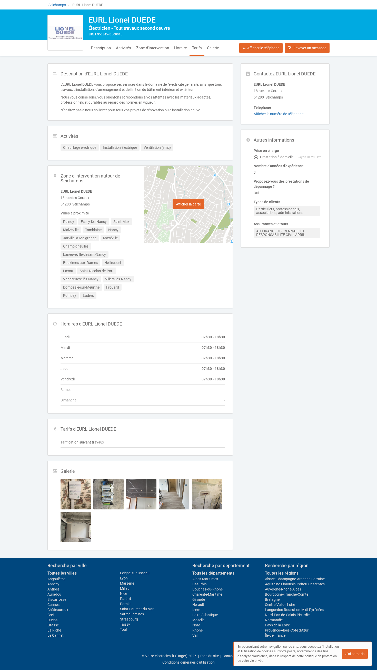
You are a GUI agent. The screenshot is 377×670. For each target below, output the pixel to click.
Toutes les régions (282, 573)
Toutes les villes (62, 573)
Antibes (53, 589)
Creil (50, 615)
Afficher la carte (188, 204)
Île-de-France (275, 635)
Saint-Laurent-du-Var (137, 609)
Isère (196, 610)
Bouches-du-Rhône (207, 589)
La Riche (54, 630)
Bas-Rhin (199, 584)
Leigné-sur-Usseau (135, 573)
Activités (123, 48)
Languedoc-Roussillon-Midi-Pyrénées (294, 610)
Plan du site (209, 656)
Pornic (125, 604)
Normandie (274, 620)
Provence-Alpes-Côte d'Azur (287, 630)
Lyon (124, 578)
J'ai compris (354, 654)
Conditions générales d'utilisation (188, 662)
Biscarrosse (56, 599)
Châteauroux (57, 610)
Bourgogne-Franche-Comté (286, 594)
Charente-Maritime (207, 594)
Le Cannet (55, 635)
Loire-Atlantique (205, 615)
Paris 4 (125, 599)
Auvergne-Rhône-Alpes (283, 589)
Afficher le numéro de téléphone (278, 114)
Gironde (198, 599)
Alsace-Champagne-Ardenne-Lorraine (295, 579)
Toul (123, 629)
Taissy (125, 624)
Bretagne (272, 599)
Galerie (213, 48)
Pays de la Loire (277, 625)
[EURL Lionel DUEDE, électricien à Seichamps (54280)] (65, 32)
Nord (196, 625)
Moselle (198, 620)
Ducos (52, 620)
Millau (125, 588)
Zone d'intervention (152, 48)
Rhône (197, 630)
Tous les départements (213, 573)
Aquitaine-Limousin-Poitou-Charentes (295, 584)
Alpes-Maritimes (205, 579)
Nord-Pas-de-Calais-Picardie (287, 615)
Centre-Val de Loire (280, 605)
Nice (123, 594)
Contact (229, 656)
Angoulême (56, 579)
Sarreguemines (132, 614)
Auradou (54, 594)
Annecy (53, 584)
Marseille (127, 583)
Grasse (53, 625)
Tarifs (197, 48)
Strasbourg (129, 619)
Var (195, 635)
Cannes (53, 605)
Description (101, 48)
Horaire (180, 48)
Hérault (198, 605)
